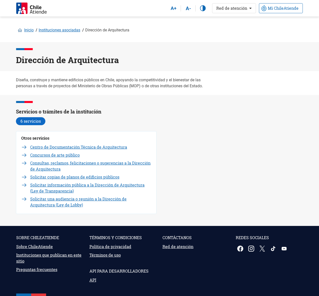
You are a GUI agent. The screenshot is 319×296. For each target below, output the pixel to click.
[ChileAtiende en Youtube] (285, 249)
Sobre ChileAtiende (34, 246)
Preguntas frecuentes (36, 269)
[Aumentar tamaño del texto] (173, 8)
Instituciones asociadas (59, 30)
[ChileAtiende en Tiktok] (274, 249)
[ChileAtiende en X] (263, 249)
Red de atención (231, 8)
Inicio (29, 30)
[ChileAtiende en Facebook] (241, 249)
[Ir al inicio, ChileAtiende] (31, 8)
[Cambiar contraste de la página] (203, 8)
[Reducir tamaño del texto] (188, 8)
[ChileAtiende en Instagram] (252, 249)
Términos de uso (105, 255)
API (92, 280)
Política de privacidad (110, 246)
